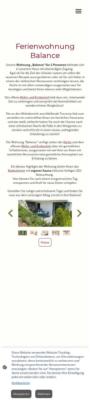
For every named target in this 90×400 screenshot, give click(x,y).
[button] (22, 233)
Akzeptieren (21, 394)
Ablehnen (43, 394)
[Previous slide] (11, 213)
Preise (45, 242)
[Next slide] (79, 213)
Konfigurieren (21, 383)
